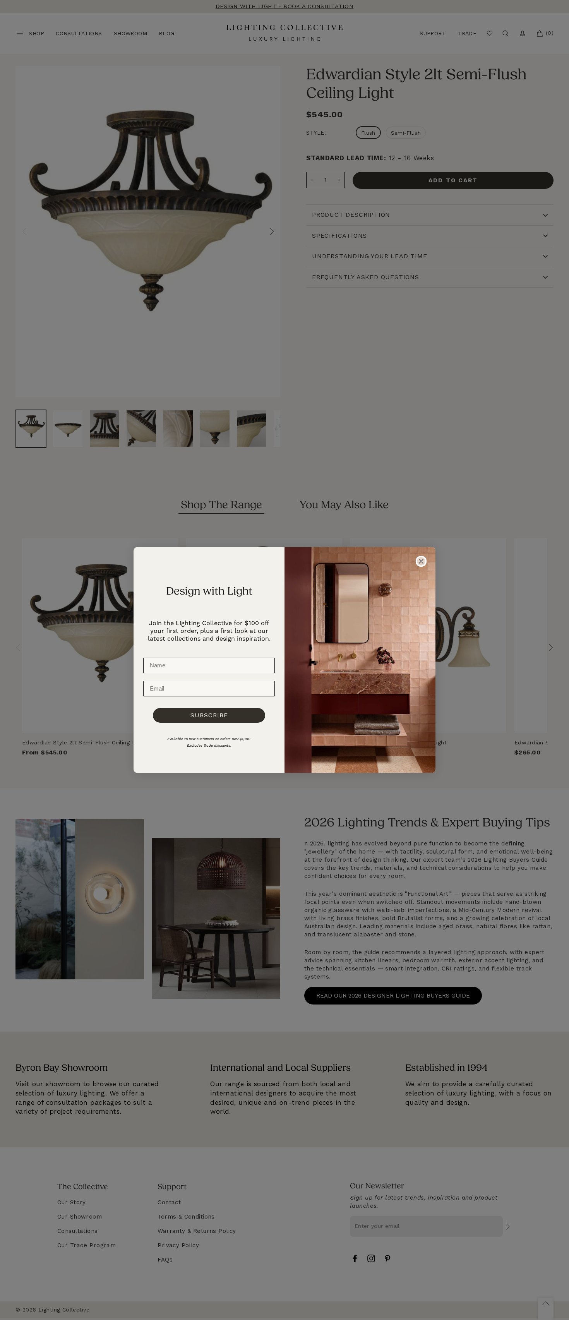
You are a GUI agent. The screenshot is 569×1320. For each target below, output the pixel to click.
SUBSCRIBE (209, 715)
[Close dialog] (421, 561)
